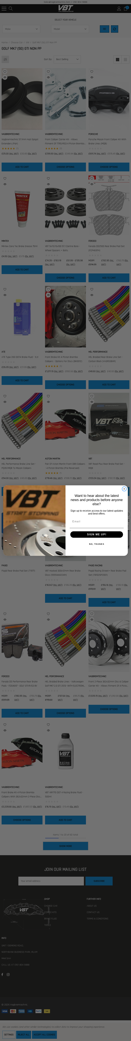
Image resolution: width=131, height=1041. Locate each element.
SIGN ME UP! (96, 534)
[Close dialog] (124, 489)
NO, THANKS (96, 544)
